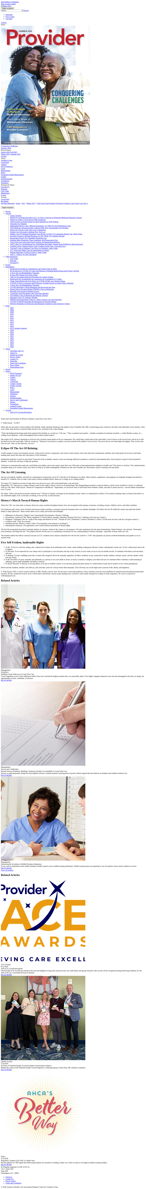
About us (8, 1177)
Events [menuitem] (3, 195)
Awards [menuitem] (4, 197)
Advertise (8, 19)
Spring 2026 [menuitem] (5, 152)
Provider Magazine (8, 203)
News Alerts (9, 17)
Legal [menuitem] (3, 169)
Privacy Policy (10, 1181)
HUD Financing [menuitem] (7, 166)
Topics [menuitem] (3, 158)
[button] (25, 10)
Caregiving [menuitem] (5, 162)
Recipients (4, 201)
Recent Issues (6, 150)
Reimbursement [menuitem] (6, 179)
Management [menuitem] (5, 171)
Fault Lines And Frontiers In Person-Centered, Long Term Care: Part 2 (62, 203)
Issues (18, 203)
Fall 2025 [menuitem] (13, 152)
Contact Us (9, 1179)
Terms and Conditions (13, 1183)
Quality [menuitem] (3, 177)
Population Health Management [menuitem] (12, 175)
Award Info (5, 199)
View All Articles (7, 870)
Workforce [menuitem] (5, 183)
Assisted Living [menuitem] (6, 160)
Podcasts (4, 189)
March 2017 (31, 203)
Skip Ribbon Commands (10, 2)
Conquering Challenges (9, 146)
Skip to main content (8, 4)
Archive (4, 156)
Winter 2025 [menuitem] (5, 154)
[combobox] (11, 10)
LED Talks (5, 191)
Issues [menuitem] (3, 25)
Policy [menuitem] (3, 173)
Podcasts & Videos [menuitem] (7, 185)
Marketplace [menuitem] (5, 193)
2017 (23, 203)
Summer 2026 (6, 148)
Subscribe (9, 15)
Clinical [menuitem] (4, 164)
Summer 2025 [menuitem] (15, 154)
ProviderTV (5, 187)
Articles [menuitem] (4, 23)
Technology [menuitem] (5, 181)
